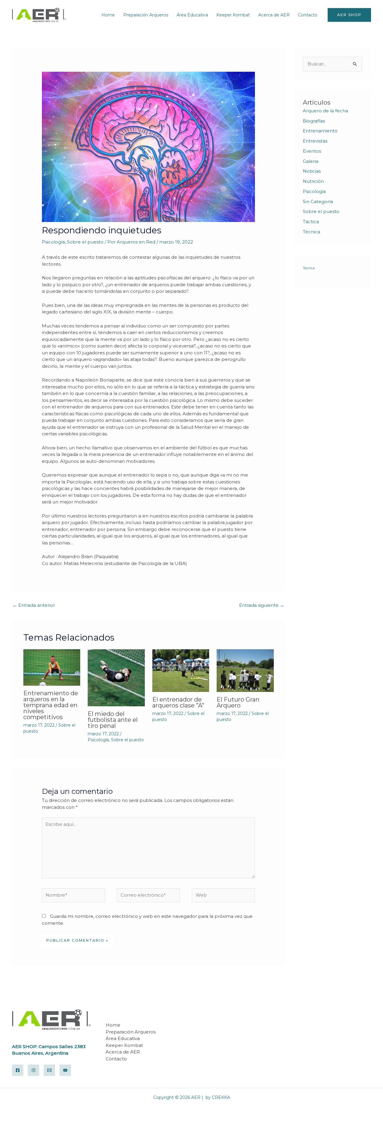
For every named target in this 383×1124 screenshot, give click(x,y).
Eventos (312, 151)
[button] (349, 15)
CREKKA (221, 1097)
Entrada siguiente (261, 605)
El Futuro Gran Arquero (238, 702)
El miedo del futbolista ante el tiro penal (113, 719)
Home (108, 15)
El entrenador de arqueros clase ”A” (178, 702)
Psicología (53, 242)
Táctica (311, 221)
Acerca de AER (274, 15)
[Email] (49, 1070)
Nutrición (313, 181)
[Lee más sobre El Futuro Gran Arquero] (245, 670)
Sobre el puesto (85, 242)
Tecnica (309, 268)
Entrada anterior (34, 605)
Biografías (314, 121)
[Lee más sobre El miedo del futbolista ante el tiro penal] (116, 677)
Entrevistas (315, 141)
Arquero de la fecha (325, 111)
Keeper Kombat (233, 15)
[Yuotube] (65, 1070)
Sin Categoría (318, 201)
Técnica (311, 232)
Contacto (307, 15)
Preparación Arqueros (145, 15)
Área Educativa (192, 15)
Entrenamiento (320, 131)
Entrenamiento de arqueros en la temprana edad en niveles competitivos (50, 705)
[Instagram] (33, 1070)
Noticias (312, 171)
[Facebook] (17, 1070)
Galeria (310, 161)
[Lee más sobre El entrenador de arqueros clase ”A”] (180, 670)
